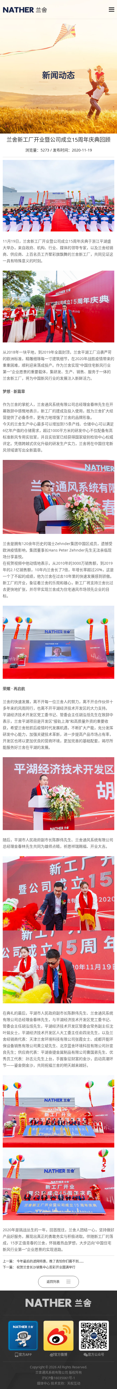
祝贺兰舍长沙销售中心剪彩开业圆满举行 (46, 1267)
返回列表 (53, 1281)
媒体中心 (43, 1383)
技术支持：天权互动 (65, 1383)
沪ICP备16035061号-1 (58, 1378)
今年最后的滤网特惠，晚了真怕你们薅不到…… (50, 1261)
